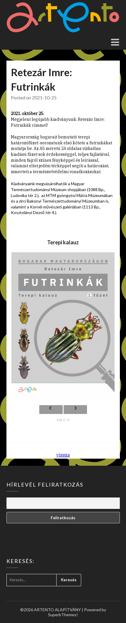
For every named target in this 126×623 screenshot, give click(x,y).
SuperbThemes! (63, 614)
